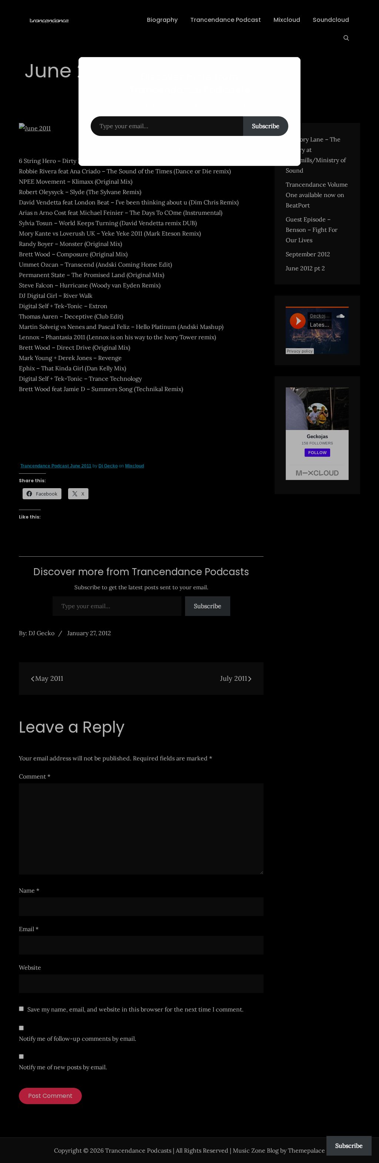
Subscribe (265, 126)
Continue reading (189, 148)
